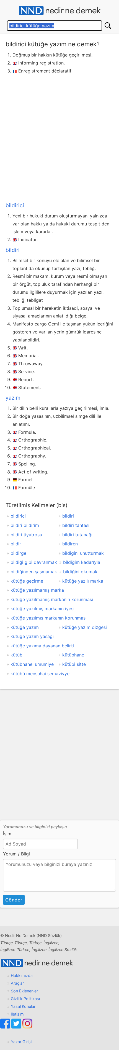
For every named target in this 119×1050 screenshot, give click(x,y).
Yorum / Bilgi (16, 854)
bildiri (13, 250)
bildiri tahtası (75, 525)
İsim (7, 833)
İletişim (17, 1014)
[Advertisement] (59, 137)
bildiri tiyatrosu (26, 534)
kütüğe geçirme (27, 581)
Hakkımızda (22, 975)
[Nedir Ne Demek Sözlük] (59, 11)
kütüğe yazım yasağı (32, 636)
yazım (13, 397)
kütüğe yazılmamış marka (37, 590)
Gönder (13, 900)
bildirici (15, 205)
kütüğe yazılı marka (82, 581)
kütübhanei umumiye (32, 664)
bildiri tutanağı (77, 534)
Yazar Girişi (21, 1041)
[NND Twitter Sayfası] (16, 1027)
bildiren (70, 543)
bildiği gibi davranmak (34, 562)
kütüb (16, 655)
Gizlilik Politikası (25, 998)
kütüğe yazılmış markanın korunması (49, 618)
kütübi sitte (74, 664)
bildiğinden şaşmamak (34, 571)
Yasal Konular (23, 1006)
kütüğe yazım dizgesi (84, 627)
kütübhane (73, 655)
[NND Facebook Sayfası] (5, 1027)
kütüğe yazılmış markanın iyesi (42, 608)
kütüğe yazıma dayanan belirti (42, 645)
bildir (16, 543)
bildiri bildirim (25, 525)
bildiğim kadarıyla (81, 562)
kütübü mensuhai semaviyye (40, 673)
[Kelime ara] (108, 26)
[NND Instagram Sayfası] (27, 1027)
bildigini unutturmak (83, 553)
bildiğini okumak (80, 571)
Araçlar (17, 983)
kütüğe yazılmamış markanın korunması (52, 599)
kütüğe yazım (25, 627)
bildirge (18, 553)
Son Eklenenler (24, 991)
